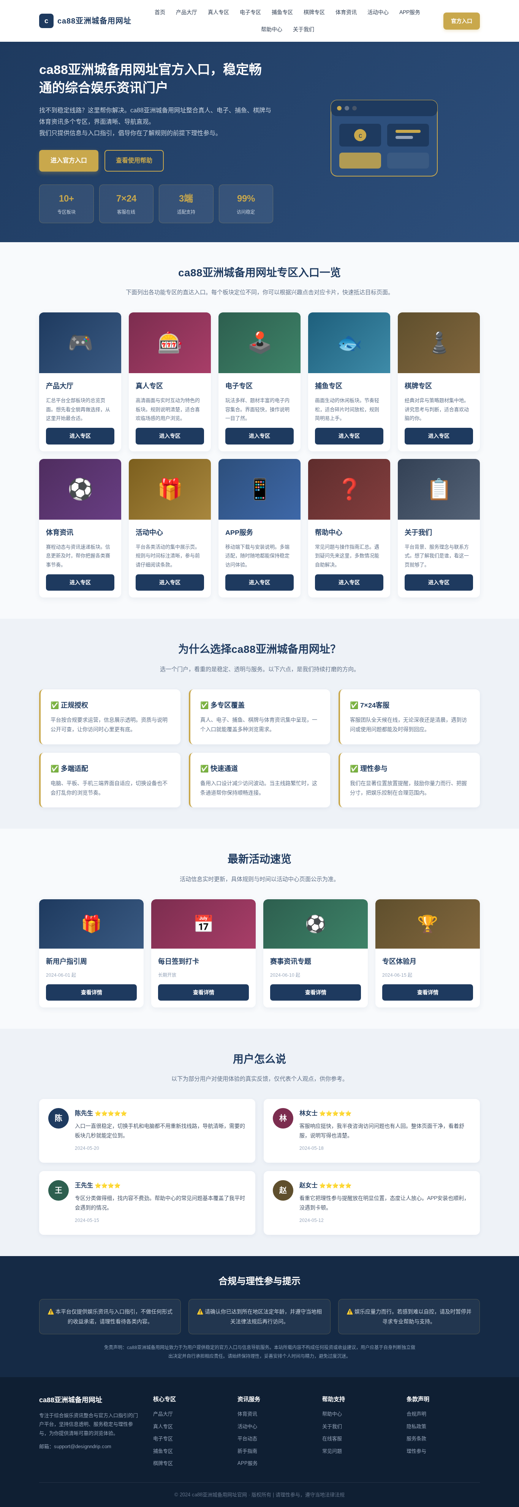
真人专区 (218, 12)
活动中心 (378, 12)
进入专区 (80, 436)
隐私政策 (416, 1426)
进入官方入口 (69, 160)
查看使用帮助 (134, 160)
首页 (160, 12)
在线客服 (332, 1438)
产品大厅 (186, 12)
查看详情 (91, 992)
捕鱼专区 (282, 12)
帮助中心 (271, 29)
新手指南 (247, 1451)
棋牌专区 (314, 12)
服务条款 (416, 1438)
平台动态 (247, 1438)
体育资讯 (346, 12)
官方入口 (461, 21)
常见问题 (332, 1451)
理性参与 (416, 1451)
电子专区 (250, 12)
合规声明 (416, 1414)
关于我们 (303, 29)
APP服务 (409, 12)
